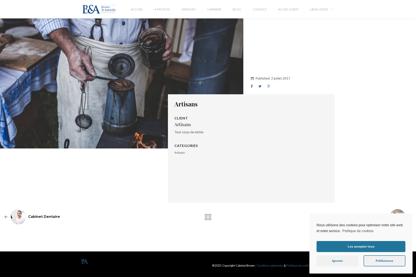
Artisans (179, 152)
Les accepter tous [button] (361, 246)
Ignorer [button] (337, 260)
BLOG (237, 9)
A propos (162, 9)
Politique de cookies (358, 231)
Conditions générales (270, 265)
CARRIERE (214, 9)
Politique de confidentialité (303, 265)
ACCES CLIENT (288, 9)
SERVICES (189, 9)
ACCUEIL (137, 9)
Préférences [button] (384, 260)
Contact (260, 9)
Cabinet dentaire (44, 217)
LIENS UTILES (319, 9)
